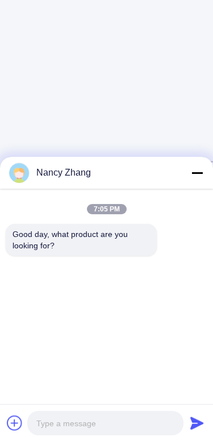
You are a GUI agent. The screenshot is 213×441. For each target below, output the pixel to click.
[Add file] (15, 422)
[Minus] (197, 173)
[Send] (197, 422)
